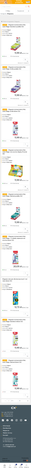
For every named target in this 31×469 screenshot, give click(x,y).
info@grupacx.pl (11, 446)
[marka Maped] (3, 420)
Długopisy (17, 21)
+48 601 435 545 (9, 445)
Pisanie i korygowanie (8, 21)
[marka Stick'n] (12, 420)
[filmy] (26, 420)
